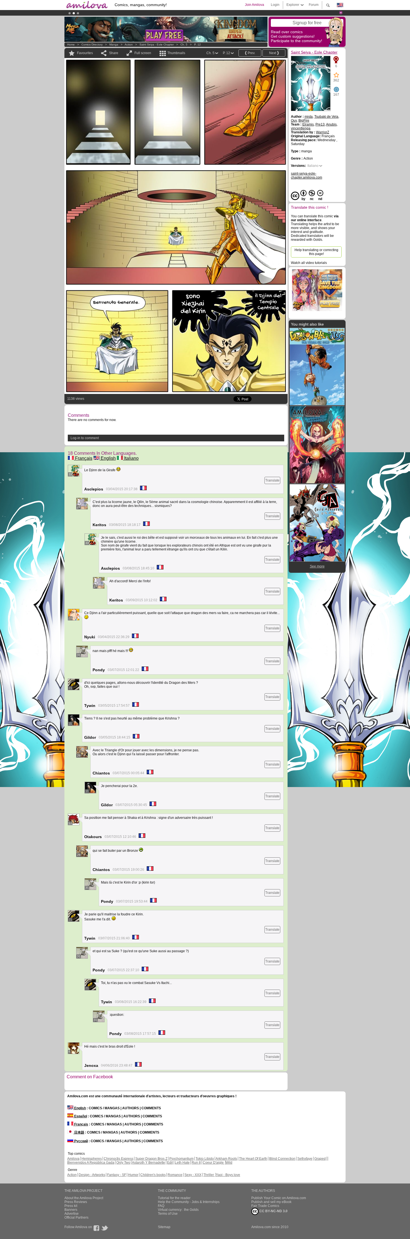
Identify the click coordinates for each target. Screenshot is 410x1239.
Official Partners (76, 1217)
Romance (175, 1175)
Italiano (131, 458)
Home (71, 44)
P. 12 (197, 44)
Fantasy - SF (116, 1175)
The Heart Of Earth (253, 1159)
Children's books (153, 1175)
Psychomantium (181, 1159)
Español (80, 1116)
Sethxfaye (304, 1159)
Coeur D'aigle (214, 1163)
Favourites (85, 53)
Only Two (123, 1163)
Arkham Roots (226, 1159)
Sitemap (164, 1227)
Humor (133, 1175)
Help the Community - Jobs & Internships (189, 1202)
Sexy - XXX (192, 1175)
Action (129, 44)
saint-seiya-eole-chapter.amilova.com (306, 175)
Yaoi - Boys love (228, 1175)
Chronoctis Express (118, 1159)
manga (113, 44)
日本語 (78, 1132)
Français (83, 458)
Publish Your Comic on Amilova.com (278, 1198)
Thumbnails (176, 53)
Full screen (142, 53)
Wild (229, 1163)
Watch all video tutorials (309, 263)
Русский (80, 1141)
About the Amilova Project (83, 1198)
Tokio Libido (205, 1159)
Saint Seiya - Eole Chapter (156, 44)
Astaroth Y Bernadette (148, 1163)
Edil (170, 1163)
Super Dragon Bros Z (151, 1159)
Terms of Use (168, 1214)
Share (113, 53)
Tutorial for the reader (174, 1198)
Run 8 (196, 1163)
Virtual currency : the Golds (178, 1210)
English (108, 458)
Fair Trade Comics (265, 1206)
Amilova (73, 1159)
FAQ (161, 1206)
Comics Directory (92, 44)
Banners (70, 1210)
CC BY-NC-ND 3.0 (273, 1211)
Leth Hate (182, 1163)
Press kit (70, 1206)
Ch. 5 (183, 44)
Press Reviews (75, 1202)
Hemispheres (91, 1159)
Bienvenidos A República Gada (90, 1163)
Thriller (209, 1175)
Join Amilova (254, 5)
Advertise (71, 1214)
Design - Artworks (92, 1175)
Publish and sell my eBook (271, 1202)
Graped (320, 1159)
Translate (272, 480)
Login (275, 5)
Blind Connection (282, 1159)
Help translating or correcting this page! (316, 252)
